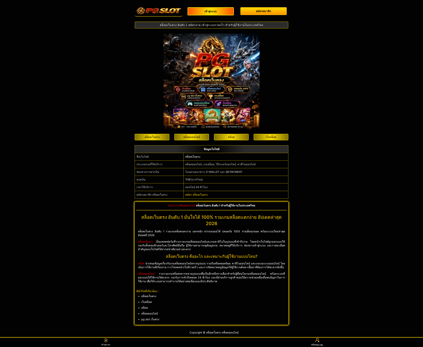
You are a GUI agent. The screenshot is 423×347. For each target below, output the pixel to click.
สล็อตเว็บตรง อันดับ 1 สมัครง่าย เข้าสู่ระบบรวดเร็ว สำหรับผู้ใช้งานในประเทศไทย (211, 25)
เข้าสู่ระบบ (105, 344)
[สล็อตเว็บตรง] (159, 10)
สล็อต (141, 263)
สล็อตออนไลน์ (187, 205)
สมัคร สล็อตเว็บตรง (196, 194)
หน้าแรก (173, 205)
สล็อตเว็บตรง (192, 156)
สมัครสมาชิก (317, 344)
